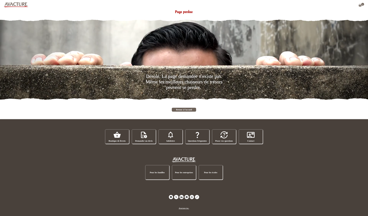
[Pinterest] (187, 197)
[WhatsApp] (192, 197)
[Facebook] (171, 197)
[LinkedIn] (181, 197)
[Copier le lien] (197, 197)
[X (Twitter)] (176, 197)
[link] (361, 5)
